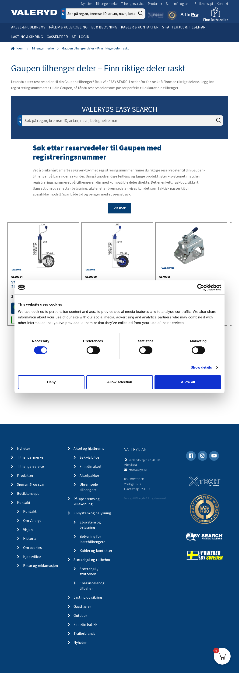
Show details (201, 367)
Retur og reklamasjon (40, 565)
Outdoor (80, 615)
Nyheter (86, 3)
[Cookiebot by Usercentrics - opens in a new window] (200, 287)
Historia (29, 538)
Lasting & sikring (27, 36)
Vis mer (120, 208)
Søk (216, 140)
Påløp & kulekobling (68, 27)
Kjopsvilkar (32, 556)
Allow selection (119, 382)
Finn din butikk (85, 624)
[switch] (93, 350)
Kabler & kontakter (139, 27)
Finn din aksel (90, 466)
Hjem (20, 48)
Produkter (155, 3)
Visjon (28, 529)
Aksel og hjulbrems (89, 448)
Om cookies (32, 547)
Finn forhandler (215, 19)
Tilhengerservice (132, 3)
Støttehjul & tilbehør (183, 27)
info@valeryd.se (137, 469)
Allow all (188, 382)
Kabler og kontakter (96, 550)
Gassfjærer (57, 36)
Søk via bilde (89, 457)
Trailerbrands (84, 633)
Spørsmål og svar (178, 3)
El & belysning (104, 27)
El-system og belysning (92, 513)
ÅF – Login (80, 36)
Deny (51, 382)
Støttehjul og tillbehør (92, 559)
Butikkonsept (203, 3)
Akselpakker (89, 475)
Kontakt (222, 3)
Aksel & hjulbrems (28, 27)
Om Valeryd (32, 520)
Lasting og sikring (88, 597)
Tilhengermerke (106, 3)
